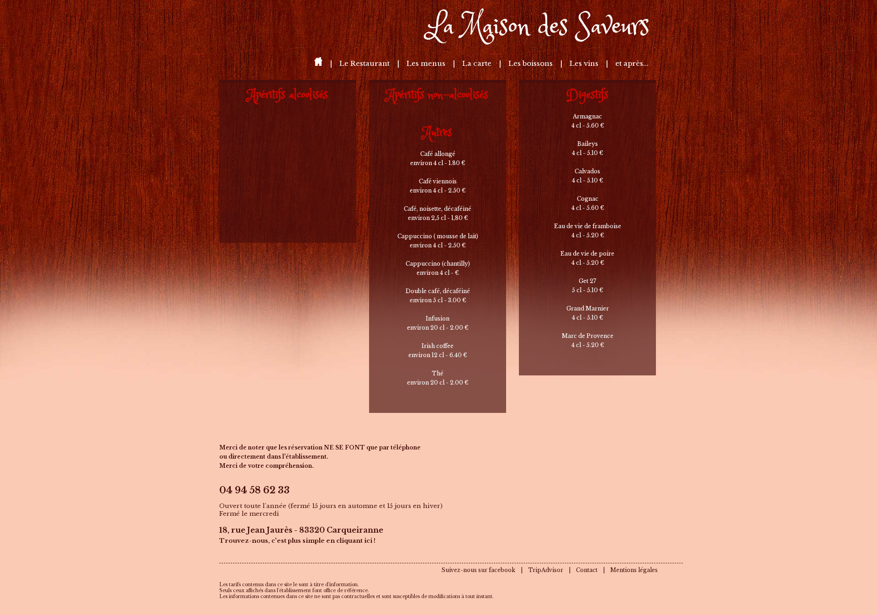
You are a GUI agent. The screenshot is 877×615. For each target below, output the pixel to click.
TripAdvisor (545, 570)
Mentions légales (634, 570)
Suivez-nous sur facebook (478, 570)
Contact (586, 570)
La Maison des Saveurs (538, 27)
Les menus (427, 63)
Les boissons (531, 63)
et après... (632, 63)
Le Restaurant (365, 63)
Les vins (585, 63)
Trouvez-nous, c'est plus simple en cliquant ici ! (297, 541)
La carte (477, 63)
